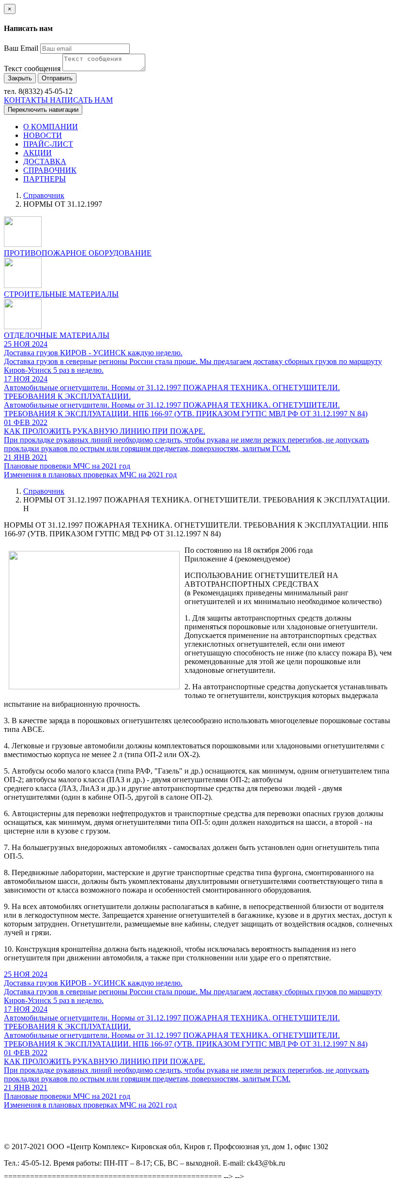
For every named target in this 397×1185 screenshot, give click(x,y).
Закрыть (20, 78)
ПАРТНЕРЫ (44, 179)
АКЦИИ (37, 153)
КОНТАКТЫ (27, 100)
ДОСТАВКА (44, 161)
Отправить (57, 78)
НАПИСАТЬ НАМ (81, 100)
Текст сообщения (32, 68)
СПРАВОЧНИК (49, 170)
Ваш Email (21, 48)
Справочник (43, 195)
